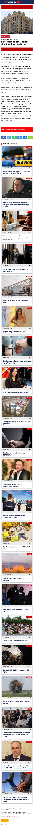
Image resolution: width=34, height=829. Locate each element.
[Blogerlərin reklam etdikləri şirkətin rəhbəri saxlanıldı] (17, 22)
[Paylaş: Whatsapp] (14, 137)
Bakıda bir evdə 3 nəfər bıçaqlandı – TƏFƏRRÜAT (14, 454)
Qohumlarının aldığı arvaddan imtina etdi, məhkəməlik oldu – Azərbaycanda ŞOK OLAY (16, 734)
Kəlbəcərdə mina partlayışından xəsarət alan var (16, 702)
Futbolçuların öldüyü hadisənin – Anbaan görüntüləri (16, 423)
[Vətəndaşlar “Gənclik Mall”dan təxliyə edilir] (17, 286)
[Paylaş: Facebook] (3, 137)
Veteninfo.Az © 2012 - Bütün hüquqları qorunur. (11, 816)
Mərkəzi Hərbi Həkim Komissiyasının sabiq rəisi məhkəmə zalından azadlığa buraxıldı (16, 204)
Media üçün (22, 808)
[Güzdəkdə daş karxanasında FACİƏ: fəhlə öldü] (17, 533)
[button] (30, 137)
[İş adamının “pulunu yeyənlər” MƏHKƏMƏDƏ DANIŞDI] (17, 470)
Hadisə (6, 36)
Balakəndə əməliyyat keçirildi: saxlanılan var (16, 610)
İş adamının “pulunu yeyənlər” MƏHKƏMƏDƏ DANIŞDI (13, 485)
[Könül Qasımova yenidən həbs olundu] (17, 378)
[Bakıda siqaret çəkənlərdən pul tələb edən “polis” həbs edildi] (17, 347)
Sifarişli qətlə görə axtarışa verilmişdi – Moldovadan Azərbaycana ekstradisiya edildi (16, 799)
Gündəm (29, 147)
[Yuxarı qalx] (29, 824)
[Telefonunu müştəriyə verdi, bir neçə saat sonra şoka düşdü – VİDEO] (17, 157)
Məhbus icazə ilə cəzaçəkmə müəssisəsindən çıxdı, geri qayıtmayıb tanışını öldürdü (15, 238)
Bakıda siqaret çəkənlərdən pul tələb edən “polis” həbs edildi (17, 362)
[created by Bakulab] (4, 824)
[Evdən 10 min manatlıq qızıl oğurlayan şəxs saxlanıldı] (17, 255)
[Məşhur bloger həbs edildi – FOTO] (17, 317)
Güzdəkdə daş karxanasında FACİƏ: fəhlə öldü (16, 548)
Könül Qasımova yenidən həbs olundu (15, 392)
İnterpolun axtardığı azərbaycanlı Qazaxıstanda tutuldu (14, 516)
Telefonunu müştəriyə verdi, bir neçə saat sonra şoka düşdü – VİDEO (16, 172)
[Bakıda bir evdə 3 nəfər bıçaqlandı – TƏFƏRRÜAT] (17, 439)
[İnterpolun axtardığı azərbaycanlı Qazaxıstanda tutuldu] (17, 501)
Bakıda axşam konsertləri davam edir (15, 641)
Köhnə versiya (5, 809)
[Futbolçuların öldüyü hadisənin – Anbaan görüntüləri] (17, 408)
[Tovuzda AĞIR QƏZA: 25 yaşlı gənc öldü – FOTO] (17, 656)
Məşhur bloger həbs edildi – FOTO (14, 332)
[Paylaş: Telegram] (25, 137)
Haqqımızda (11, 808)
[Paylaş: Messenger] (19, 137)
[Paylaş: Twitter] (9, 137)
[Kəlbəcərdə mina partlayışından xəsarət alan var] (17, 687)
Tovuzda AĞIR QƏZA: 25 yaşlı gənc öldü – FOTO (16, 671)
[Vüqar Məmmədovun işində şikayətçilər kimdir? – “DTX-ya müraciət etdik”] (17, 752)
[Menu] (3, 2)
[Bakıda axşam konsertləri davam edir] (17, 627)
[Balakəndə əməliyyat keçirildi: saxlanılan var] (17, 595)
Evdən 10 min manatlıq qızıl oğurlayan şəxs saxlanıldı (15, 270)
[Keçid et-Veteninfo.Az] (12, 2)
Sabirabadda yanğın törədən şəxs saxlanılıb (14, 579)
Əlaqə (16, 808)
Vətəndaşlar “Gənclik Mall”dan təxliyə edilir (15, 301)
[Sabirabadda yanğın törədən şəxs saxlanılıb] (17, 564)
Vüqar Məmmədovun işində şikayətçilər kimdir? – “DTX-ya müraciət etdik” (16, 767)
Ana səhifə (4, 808)
